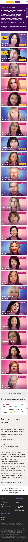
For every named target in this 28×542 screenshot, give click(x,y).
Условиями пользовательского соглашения (15, 532)
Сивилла (15, 406)
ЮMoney (3, 517)
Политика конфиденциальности (19, 510)
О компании (17, 501)
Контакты (17, 502)
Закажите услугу (4, 502)
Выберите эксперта (5, 501)
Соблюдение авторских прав (8, 539)
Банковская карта (5, 516)
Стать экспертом (18, 504)
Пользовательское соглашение (19, 507)
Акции (2, 504)
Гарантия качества (5, 506)
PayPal (2, 519)
